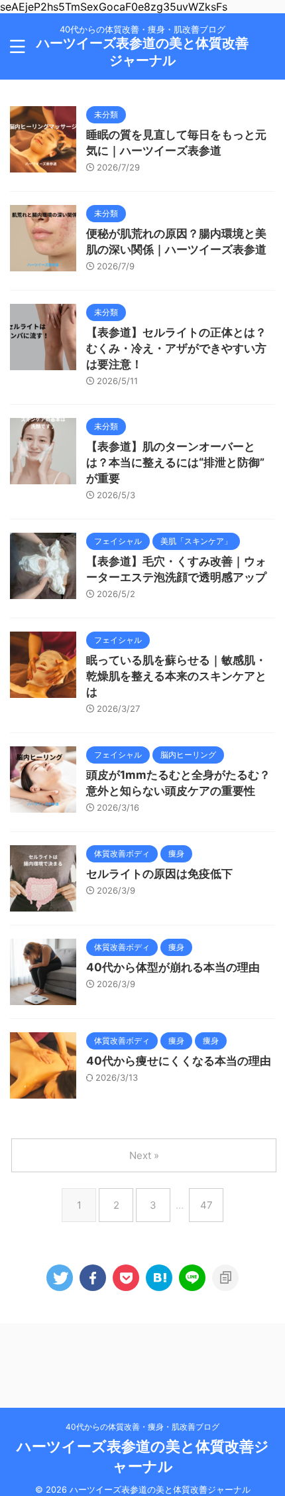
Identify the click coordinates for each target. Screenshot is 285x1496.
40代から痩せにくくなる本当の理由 (178, 1060)
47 (206, 1205)
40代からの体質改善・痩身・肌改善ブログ (142, 1427)
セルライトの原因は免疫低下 (159, 873)
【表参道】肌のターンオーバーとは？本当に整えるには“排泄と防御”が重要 (175, 462)
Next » (144, 1155)
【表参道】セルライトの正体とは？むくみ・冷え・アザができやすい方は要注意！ (176, 348)
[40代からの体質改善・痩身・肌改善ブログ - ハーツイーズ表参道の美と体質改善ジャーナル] (159, 1277)
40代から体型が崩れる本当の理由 (173, 967)
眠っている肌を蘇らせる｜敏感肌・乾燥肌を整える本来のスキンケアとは (176, 676)
